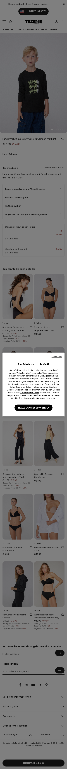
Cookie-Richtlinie (29, 392)
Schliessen (57, 356)
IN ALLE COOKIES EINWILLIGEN (33, 407)
